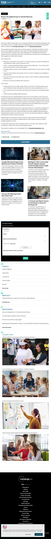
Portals (5, 266)
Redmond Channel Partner (25, 511)
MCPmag (25, 501)
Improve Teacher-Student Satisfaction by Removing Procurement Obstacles (19, 433)
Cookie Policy (39, 531)
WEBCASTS (6, 295)
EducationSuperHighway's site (36, 128)
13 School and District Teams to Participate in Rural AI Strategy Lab (38, 203)
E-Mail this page (6, 137)
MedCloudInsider (25, 503)
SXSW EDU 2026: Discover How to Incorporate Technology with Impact (18, 337)
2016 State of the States (18, 46)
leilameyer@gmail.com (40, 132)
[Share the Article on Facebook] (47, 13)
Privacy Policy (12, 243)
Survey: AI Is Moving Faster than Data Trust (11, 195)
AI (31, 6)
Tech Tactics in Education (25, 519)
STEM (28, 6)
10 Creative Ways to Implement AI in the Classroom (14, 316)
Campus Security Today (25, 493)
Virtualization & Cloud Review (25, 523)
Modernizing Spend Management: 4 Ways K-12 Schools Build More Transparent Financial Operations (25, 323)
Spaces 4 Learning (25, 515)
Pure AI (25, 507)
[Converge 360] (25, 479)
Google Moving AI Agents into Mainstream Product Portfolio (12, 163)
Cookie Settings (28, 534)
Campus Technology (25, 495)
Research (24, 6)
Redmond (25, 509)
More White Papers (6, 327)
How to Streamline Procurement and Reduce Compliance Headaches (18, 369)
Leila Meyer (4, 18)
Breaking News (4, 13)
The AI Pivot (25, 521)
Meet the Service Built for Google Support (12, 319)
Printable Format (15, 137)
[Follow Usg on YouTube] (45, 2)
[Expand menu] (49, 2)
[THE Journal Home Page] (7, 2)
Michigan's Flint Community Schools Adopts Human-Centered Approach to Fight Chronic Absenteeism (38, 165)
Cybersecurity (5, 273)
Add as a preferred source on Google (33, 2)
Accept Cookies (38, 534)
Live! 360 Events (25, 499)
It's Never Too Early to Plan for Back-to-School (12, 401)
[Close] (42, 525)
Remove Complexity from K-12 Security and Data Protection (16, 312)
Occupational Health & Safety (25, 505)
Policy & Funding (6, 280)
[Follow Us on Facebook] (41, 2)
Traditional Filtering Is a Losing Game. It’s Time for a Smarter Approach (18, 298)
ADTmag (26, 489)
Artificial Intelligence (7, 269)
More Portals (5, 288)
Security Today (25, 513)
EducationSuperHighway (35, 46)
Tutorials (12, 6)
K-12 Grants (17, 6)
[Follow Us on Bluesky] (39, 2)
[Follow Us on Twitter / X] (43, 2)
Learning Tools (5, 276)
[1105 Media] (25, 484)
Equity (35, 6)
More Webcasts (6, 302)
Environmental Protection (25, 497)
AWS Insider (25, 491)
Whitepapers (7, 309)
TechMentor (25, 517)
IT (38, 6)
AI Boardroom (25, 487)
